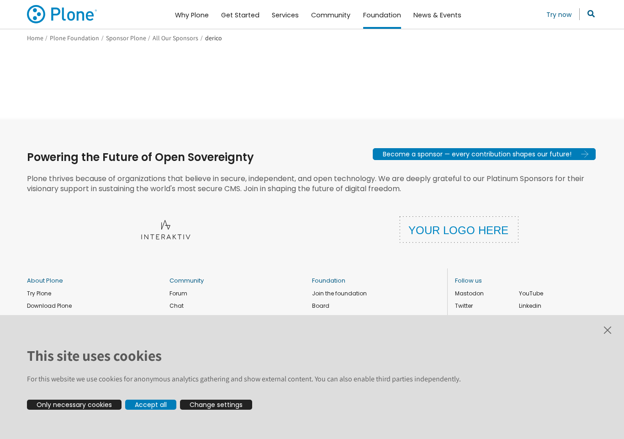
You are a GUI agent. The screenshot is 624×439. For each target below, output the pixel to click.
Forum (178, 293)
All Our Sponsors (175, 38)
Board (320, 306)
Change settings (216, 404)
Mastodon (469, 293)
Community (186, 280)
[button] (484, 154)
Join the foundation (339, 293)
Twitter (464, 306)
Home (35, 38)
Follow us (468, 280)
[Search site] (589, 14)
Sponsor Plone (126, 38)
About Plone (45, 280)
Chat (176, 306)
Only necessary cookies (74, 404)
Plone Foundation (74, 38)
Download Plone (49, 306)
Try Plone (39, 293)
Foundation (328, 280)
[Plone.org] (62, 14)
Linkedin (530, 306)
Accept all (151, 404)
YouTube (531, 293)
